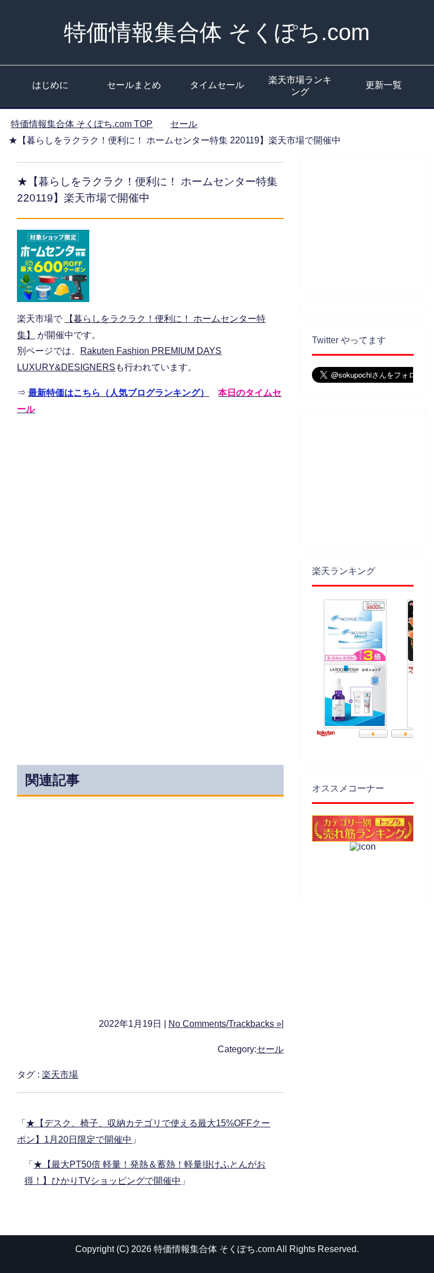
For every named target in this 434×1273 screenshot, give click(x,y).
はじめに (50, 85)
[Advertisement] (145, 506)
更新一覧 (384, 85)
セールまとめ (134, 85)
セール (270, 1049)
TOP (82, 124)
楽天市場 (60, 1074)
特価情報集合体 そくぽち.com (217, 32)
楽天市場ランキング (300, 86)
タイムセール (217, 85)
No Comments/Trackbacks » (224, 1024)
